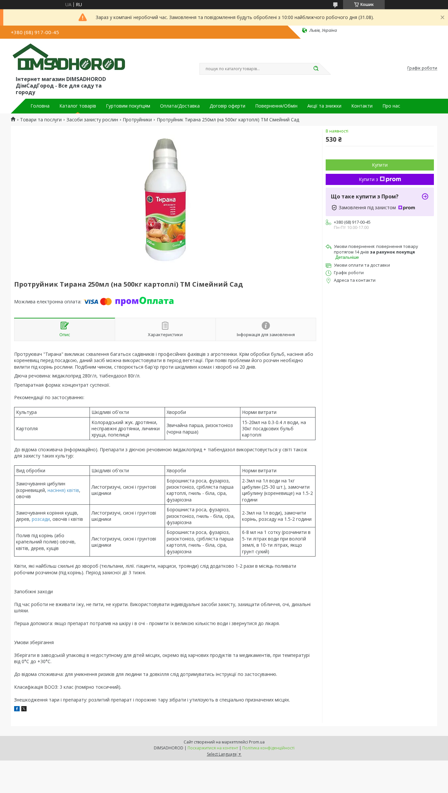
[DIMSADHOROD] (68, 58)
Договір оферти (227, 106)
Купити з (368, 179)
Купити (380, 165)
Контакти (362, 106)
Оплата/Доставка (180, 106)
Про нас (391, 106)
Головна (40, 106)
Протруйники (137, 120)
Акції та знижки (324, 106)
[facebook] (17, 709)
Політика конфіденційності (268, 748)
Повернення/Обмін (276, 106)
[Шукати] (315, 69)
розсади (41, 519)
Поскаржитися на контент (213, 748)
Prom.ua (257, 742)
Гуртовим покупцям (128, 106)
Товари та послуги (41, 120)
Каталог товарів (77, 106)
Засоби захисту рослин (92, 120)
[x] (24, 709)
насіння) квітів (63, 490)
